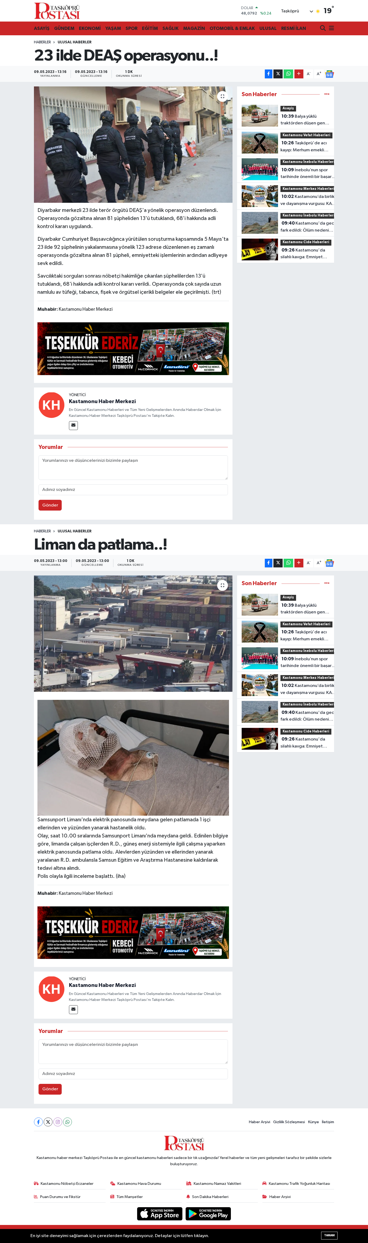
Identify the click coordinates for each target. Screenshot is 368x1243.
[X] (48, 1122)
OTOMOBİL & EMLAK (232, 28)
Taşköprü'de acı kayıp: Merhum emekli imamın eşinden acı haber (305, 147)
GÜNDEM (64, 28)
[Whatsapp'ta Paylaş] (288, 73)
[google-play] (208, 1213)
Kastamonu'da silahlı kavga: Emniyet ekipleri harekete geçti (303, 254)
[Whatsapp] (67, 1122)
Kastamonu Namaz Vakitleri (217, 1184)
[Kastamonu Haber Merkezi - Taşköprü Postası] (57, 10)
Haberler (42, 42)
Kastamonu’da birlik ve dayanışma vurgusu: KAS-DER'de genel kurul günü (308, 200)
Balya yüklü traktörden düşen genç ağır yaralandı (303, 120)
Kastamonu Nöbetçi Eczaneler (67, 1184)
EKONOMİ (90, 28)
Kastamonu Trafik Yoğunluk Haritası (299, 1184)
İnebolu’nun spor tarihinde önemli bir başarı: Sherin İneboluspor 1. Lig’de (307, 173)
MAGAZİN (194, 28)
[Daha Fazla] (298, 73)
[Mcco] (133, 348)
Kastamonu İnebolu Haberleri (309, 162)
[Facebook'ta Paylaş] (268, 73)
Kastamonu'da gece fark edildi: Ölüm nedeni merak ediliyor (308, 227)
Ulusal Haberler (75, 42)
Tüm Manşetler (129, 1197)
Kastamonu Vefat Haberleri (306, 135)
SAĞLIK (170, 28)
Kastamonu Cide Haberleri (306, 242)
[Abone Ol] (329, 74)
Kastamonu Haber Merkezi (102, 401)
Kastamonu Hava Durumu (139, 1184)
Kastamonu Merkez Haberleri (308, 189)
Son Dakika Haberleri (210, 1197)
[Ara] (323, 28)
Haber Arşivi (259, 1122)
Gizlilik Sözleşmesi (289, 1122)
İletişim (328, 1122)
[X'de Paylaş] (278, 73)
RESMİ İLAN (293, 28)
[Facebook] (38, 1122)
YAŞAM (113, 28)
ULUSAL (268, 28)
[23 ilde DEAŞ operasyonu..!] (133, 144)
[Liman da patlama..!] (133, 633)
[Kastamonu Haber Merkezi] (51, 405)
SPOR (131, 28)
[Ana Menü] (330, 28)
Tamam (329, 1235)
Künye (313, 1122)
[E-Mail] (73, 425)
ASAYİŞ (42, 28)
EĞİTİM (150, 28)
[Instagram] (57, 1122)
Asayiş (288, 108)
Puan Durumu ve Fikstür (60, 1197)
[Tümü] (326, 94)
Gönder (50, 505)
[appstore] (160, 1213)
